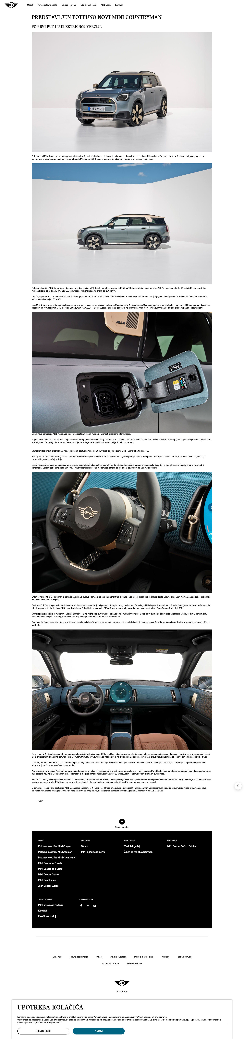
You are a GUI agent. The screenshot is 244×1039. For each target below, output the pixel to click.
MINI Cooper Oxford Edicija (181, 846)
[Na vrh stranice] (122, 822)
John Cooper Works (48, 886)
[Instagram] (88, 906)
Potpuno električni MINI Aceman (55, 852)
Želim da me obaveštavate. (138, 852)
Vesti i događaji (132, 846)
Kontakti (42, 911)
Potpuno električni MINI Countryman (57, 858)
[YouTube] (94, 906)
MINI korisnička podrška (50, 905)
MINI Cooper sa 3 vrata (50, 863)
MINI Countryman (47, 880)
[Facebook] (81, 906)
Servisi (84, 846)
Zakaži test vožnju (47, 916)
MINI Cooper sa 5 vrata (50, 869)
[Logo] (122, 983)
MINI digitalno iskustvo (93, 852)
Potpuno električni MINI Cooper (54, 846)
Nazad (40, 801)
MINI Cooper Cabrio (48, 875)
